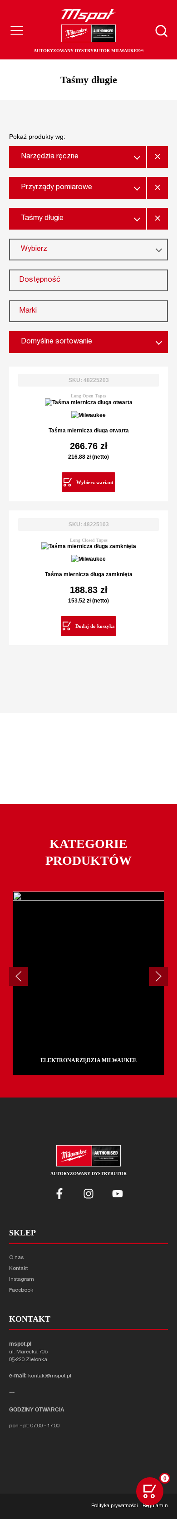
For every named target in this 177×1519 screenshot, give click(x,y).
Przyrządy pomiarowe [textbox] (56, 187)
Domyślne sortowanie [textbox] (56, 342)
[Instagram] (88, 1194)
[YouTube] (117, 1194)
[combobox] (77, 157)
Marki (28, 311)
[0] (149, 1491)
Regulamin (155, 1506)
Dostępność (39, 280)
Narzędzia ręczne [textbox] (50, 157)
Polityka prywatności (114, 1506)
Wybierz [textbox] (34, 249)
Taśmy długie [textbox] (42, 218)
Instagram (21, 1279)
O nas (16, 1257)
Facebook (21, 1290)
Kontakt (18, 1268)
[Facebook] (59, 1194)
